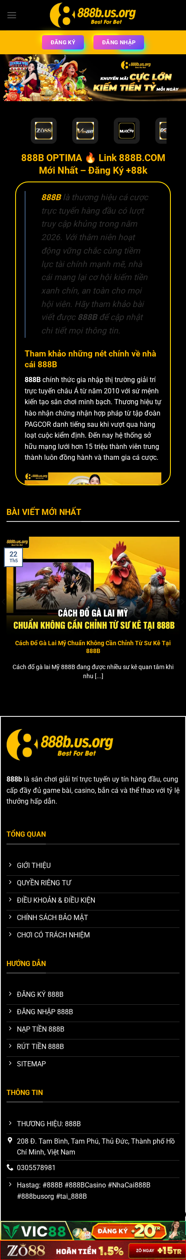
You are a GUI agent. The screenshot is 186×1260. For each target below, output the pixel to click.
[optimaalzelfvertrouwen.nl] (93, 15)
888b (14, 779)
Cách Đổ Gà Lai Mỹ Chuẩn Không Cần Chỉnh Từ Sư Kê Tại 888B (93, 647)
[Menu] (11, 15)
